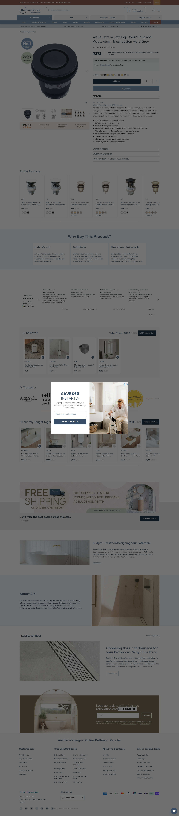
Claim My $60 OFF (70, 421)
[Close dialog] (125, 384)
